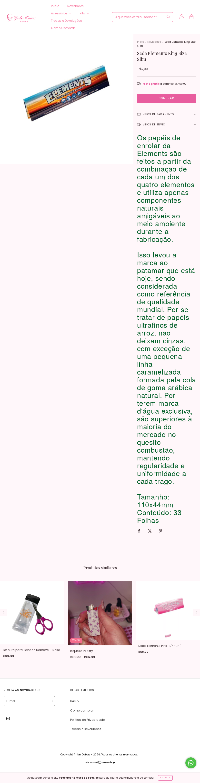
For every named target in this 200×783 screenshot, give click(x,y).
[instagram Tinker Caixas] (8, 719)
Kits (83, 13)
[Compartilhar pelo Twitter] (150, 531)
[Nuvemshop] (100, 763)
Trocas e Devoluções (66, 21)
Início (55, 6)
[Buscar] (168, 16)
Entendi (165, 777)
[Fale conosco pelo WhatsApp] (190, 762)
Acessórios (59, 13)
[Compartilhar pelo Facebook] (139, 531)
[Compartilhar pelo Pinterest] (160, 531)
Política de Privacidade (87, 720)
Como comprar (82, 710)
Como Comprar (63, 28)
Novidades (75, 6)
